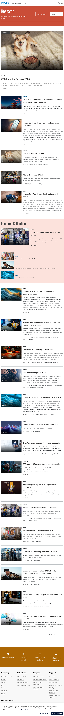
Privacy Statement (54, 679)
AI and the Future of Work (33, 175)
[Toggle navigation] (61, 3)
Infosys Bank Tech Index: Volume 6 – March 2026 (42, 397)
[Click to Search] (59, 3)
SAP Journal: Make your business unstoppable (41, 464)
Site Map (51, 688)
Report (25, 96)
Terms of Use (52, 677)
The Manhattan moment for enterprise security (41, 443)
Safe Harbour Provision (55, 685)
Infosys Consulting (22, 682)
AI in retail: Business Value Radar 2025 (38, 530)
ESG (2, 685)
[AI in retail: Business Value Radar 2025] (7, 256)
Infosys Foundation (38, 677)
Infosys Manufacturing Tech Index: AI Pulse (40, 551)
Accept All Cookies (57, 713)
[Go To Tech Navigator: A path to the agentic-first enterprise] (11, 487)
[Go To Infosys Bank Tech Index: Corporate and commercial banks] (11, 294)
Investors (3, 688)
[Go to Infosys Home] (14, 3)
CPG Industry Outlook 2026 (15, 78)
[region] (32, 709)
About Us (3, 679)
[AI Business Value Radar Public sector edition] (15, 236)
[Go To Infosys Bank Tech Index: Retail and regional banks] (11, 197)
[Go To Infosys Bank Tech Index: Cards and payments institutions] (11, 125)
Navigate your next (6, 677)
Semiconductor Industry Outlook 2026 (38, 350)
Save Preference (41, 14)
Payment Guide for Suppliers (54, 696)
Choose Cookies (44, 713)
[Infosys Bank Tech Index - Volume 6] (7, 275)
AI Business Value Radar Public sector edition (41, 508)
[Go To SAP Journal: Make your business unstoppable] (11, 467)
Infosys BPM (20, 679)
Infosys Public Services (23, 685)
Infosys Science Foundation (37, 683)
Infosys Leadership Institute (38, 688)
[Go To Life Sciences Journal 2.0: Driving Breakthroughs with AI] (11, 619)
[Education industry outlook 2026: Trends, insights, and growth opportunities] (7, 265)
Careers (3, 682)
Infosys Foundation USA (40, 679)
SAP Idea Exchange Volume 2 (34, 372)
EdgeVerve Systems (22, 677)
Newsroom (4, 690)
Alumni (3, 693)
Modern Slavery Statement (53, 691)
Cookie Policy (53, 682)
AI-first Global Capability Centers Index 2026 (40, 424)
